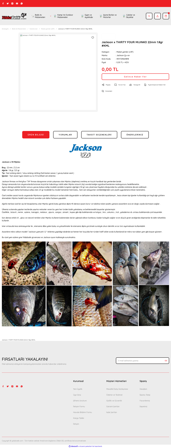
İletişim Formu (79, 406)
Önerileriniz (134, 135)
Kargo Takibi (78, 418)
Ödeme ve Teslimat (114, 395)
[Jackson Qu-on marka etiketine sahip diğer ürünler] (109, 36)
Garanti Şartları (112, 406)
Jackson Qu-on (123, 55)
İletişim (76, 424)
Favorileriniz (145, 400)
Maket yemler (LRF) (124, 52)
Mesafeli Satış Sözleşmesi (117, 389)
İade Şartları (111, 412)
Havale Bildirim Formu (82, 412)
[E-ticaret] (85, 446)
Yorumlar (65, 135)
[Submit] (166, 360)
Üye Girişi (77, 395)
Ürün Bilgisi (36, 135)
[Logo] (14, 16)
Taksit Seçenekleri (99, 135)
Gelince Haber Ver (135, 77)
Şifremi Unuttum (80, 400)
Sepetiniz (143, 406)
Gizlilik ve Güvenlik (114, 400)
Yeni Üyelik (77, 389)
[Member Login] (157, 16)
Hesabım (143, 389)
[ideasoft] (73, 446)
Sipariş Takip (145, 395)
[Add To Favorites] (92, 37)
